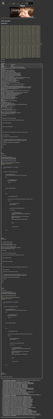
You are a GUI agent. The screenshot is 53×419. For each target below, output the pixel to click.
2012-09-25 (25, 42)
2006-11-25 (12, 49)
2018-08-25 (29, 34)
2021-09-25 (25, 31)
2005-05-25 (12, 51)
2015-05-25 (3, 39)
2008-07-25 (3, 47)
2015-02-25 (16, 39)
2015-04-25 (7, 39)
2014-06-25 (12, 40)
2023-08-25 (3, 29)
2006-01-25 (16, 50)
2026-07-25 (7, 25)
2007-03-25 (34, 48)
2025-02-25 (3, 27)
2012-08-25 (29, 42)
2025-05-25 (29, 26)
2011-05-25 (14, 44)
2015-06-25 (38, 38)
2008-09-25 (34, 46)
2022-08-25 (16, 30)
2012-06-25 (38, 42)
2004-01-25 (3, 53)
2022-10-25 (7, 30)
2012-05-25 (3, 43)
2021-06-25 (38, 31)
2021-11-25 (16, 31)
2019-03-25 (38, 33)
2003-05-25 (38, 53)
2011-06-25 (10, 44)
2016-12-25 (38, 36)
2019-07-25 (20, 33)
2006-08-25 (25, 49)
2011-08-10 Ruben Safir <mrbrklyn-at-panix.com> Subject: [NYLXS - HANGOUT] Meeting (16, 381)
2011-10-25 (33, 43)
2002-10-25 (29, 54)
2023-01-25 (34, 29)
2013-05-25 (29, 41)
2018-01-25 (20, 35)
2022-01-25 (7, 31)
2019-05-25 (29, 33)
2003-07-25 (29, 53)
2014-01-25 (34, 40)
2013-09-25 (12, 41)
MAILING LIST (31, 3)
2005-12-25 (20, 50)
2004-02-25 (38, 52)
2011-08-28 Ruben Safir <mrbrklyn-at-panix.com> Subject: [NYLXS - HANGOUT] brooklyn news (17, 406)
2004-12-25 (34, 51)
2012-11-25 (16, 42)
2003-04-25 (3, 54)
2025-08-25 (16, 26)
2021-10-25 (20, 31)
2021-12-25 (12, 31)
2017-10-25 (34, 35)
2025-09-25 (12, 26)
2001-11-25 (38, 55)
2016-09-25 (12, 37)
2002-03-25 (20, 55)
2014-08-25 (3, 40)
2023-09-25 (38, 28)
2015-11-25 (16, 38)
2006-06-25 (34, 49)
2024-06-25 (38, 27)
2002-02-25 (25, 55)
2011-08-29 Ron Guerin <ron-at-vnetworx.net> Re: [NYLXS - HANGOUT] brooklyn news (15, 408)
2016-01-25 (7, 38)
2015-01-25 (20, 39)
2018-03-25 (12, 35)
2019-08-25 (16, 33)
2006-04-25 (3, 50)
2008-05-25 (12, 47)
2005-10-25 (29, 50)
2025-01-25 (7, 27)
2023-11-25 (29, 28)
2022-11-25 (3, 30)
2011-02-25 (27, 44)
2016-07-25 (20, 37)
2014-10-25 (34, 39)
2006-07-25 (29, 49)
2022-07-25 (20, 30)
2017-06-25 (12, 36)
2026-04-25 (20, 25)
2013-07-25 (20, 41)
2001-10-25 (3, 56)
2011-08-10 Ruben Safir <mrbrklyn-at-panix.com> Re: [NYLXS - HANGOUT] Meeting (15, 384)
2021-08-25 (29, 31)
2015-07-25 (34, 38)
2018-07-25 (34, 34)
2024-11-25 (16, 27)
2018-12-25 (12, 34)
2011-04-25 (18, 44)
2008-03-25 (20, 47)
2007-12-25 (34, 47)
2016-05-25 (29, 37)
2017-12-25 (25, 35)
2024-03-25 (12, 28)
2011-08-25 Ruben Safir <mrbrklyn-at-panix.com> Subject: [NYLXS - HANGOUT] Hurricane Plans (17, 396)
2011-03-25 (23, 44)
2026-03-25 (25, 25)
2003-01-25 (16, 54)
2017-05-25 (16, 36)
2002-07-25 (3, 55)
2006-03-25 (7, 50)
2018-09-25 (25, 34)
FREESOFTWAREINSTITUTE (13, 3)
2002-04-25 (16, 55)
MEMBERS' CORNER (26, 3)
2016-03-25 (38, 37)
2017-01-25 (34, 36)
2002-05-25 (12, 55)
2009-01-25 (16, 46)
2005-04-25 (16, 51)
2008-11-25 (25, 46)
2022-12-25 (38, 29)
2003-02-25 (12, 54)
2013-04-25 (34, 41)
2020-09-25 (38, 32)
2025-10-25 (7, 26)
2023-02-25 (29, 29)
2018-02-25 (16, 35)
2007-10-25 (3, 48)
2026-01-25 (34, 25)
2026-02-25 (29, 25)
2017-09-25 (38, 35)
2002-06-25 (7, 55)
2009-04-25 (3, 46)
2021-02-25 (16, 32)
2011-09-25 (38, 43)
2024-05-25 (3, 28)
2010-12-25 (36, 44)
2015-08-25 (29, 38)
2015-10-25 (20, 38)
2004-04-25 (29, 52)
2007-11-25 (38, 47)
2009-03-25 (7, 46)
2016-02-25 (3, 38)
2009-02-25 (12, 46)
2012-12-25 (12, 42)
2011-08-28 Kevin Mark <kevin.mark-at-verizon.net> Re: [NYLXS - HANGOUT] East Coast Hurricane (17, 404)
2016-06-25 (25, 37)
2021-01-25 (20, 32)
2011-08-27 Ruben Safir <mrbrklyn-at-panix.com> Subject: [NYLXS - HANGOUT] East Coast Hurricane (18, 399)
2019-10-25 (7, 33)
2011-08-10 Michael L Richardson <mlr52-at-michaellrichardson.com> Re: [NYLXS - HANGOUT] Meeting (18, 382)
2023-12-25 (25, 28)
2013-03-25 (38, 41)
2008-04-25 (16, 47)
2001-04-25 (29, 56)
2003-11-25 (12, 53)
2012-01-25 (20, 43)
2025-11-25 (3, 26)
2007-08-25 (12, 48)
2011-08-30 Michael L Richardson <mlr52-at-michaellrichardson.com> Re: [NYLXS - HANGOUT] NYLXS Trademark (20, 411)
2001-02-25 (38, 56)
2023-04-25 (20, 29)
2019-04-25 (34, 33)
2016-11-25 (3, 37)
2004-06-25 (20, 52)
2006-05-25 (38, 49)
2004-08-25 (12, 52)
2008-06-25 (7, 47)
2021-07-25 (34, 31)
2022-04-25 (34, 30)
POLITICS (18, 3)
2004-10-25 (3, 52)
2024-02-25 (16, 28)
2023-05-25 (16, 29)
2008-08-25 (38, 46)
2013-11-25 (3, 41)
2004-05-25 (25, 52)
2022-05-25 (29, 30)
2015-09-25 (25, 38)
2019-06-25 (25, 33)
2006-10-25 (16, 49)
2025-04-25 (34, 26)
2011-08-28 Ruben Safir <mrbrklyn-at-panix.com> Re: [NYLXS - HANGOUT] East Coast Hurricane (17, 403)
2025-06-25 (25, 26)
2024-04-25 (7, 28)
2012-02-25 (16, 43)
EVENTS (9, 3)
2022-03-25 (38, 30)
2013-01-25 (7, 42)
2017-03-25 (25, 36)
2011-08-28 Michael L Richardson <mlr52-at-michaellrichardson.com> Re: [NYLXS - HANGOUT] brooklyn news (19, 407)
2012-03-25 (12, 43)
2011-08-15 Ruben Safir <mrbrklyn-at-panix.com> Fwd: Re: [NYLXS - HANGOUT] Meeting (16, 393)
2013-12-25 (38, 40)
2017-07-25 (7, 36)
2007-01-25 (3, 49)
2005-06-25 (7, 51)
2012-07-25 (34, 42)
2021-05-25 (3, 32)
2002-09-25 (34, 54)
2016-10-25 (7, 37)
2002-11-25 (25, 54)
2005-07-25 (3, 51)
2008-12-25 (20, 46)
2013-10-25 (7, 41)
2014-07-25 (7, 40)
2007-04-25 (29, 48)
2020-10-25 (34, 32)
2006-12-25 (7, 49)
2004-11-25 (38, 51)
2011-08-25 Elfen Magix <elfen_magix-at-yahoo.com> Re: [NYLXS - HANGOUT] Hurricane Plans (17, 397)
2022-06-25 (25, 30)
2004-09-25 (7, 52)
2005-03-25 (20, 51)
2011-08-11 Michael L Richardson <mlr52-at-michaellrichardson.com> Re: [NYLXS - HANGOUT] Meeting (18, 388)
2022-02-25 (3, 31)
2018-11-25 (16, 34)
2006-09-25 (20, 49)
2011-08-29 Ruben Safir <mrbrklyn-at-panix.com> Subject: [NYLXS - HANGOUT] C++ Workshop (17, 409)
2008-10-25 (29, 46)
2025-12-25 (38, 25)
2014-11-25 (29, 39)
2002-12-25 (20, 54)
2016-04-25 (34, 37)
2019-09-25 (12, 33)
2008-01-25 (29, 47)
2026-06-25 (12, 25)
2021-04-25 (7, 32)
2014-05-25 (16, 40)
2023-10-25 (34, 28)
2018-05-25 (3, 35)
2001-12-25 (34, 55)
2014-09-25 (38, 39)
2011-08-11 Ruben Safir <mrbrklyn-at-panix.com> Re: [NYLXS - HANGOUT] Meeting (15, 386)
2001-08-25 (12, 56)
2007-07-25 (16, 48)
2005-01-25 (29, 51)
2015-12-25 (12, 38)
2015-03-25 (12, 39)
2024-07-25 (34, 27)
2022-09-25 (12, 30)
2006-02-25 (12, 50)
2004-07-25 (16, 52)
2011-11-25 (29, 43)
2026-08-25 (3, 25)
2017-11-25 (29, 35)
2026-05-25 (16, 25)
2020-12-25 (25, 32)
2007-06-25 (20, 48)
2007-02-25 (38, 48)
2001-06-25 (20, 56)
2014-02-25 (29, 40)
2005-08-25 (38, 50)
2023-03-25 (25, 29)
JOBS (22, 3)
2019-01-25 (7, 34)
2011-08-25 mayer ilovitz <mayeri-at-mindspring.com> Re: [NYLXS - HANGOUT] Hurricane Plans (17, 398)
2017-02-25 (29, 36)
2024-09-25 (25, 27)
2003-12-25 (7, 53)
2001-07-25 (16, 56)
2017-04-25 (20, 36)
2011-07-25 (5, 44)
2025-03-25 (38, 26)
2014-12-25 (25, 39)
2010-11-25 (40, 44)
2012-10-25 (20, 42)
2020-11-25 (29, 32)
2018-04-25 (7, 35)
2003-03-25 (7, 54)
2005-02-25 (25, 51)
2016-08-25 (16, 37)
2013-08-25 (16, 41)
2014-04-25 (20, 40)
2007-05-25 (25, 48)
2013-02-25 (3, 42)
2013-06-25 (25, 41)
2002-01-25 (29, 55)
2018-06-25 (38, 34)
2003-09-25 (20, 53)
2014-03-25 (25, 40)
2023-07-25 (7, 29)
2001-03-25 (34, 56)
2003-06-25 (34, 53)
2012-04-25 (7, 43)
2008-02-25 (25, 47)
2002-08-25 (38, 54)
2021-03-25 (12, 32)
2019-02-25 (3, 34)
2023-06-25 (12, 29)
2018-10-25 (20, 34)
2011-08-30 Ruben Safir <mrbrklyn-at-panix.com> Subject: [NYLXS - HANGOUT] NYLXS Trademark (17, 410)
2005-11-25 (25, 50)
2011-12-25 (25, 43)
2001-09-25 (7, 56)
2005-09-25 (34, 50)
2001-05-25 (25, 56)
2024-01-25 (20, 28)
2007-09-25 (7, 48)
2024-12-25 (12, 27)
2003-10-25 (16, 53)
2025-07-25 (20, 26)
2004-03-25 (34, 52)
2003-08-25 (25, 53)
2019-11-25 (3, 33)
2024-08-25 (29, 27)
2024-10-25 (20, 27)
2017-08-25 (3, 36)
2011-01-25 (31, 44)
